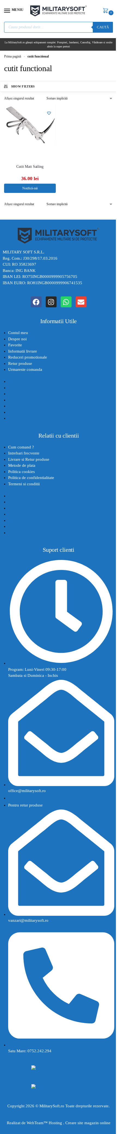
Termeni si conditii (24, 484)
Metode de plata (21, 465)
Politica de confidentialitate (31, 477)
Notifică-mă (30, 188)
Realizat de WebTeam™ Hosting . (36, 1123)
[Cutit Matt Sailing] (30, 132)
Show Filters (23, 86)
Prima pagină (12, 56)
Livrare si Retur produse (28, 459)
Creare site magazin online (87, 1123)
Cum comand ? (21, 447)
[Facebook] (36, 301)
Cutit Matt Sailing (29, 167)
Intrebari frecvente (23, 453)
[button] (106, 11)
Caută (103, 27)
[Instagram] (51, 301)
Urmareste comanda (25, 369)
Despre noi (17, 339)
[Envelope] (81, 301)
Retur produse (20, 363)
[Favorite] (49, 113)
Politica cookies (21, 471)
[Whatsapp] (66, 301)
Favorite (15, 345)
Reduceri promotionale (27, 357)
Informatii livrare (22, 351)
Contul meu (18, 333)
